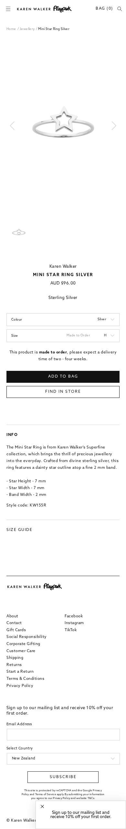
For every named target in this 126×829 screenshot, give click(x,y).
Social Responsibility (26, 637)
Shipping (14, 658)
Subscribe (63, 777)
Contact (14, 623)
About (12, 616)
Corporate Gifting (23, 644)
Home (11, 29)
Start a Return (20, 672)
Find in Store (63, 392)
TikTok (71, 630)
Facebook (74, 616)
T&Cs (91, 798)
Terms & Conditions (25, 679)
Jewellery (28, 29)
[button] (8, 8)
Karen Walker (63, 267)
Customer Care (21, 651)
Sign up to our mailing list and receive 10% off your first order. (80, 815)
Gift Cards (16, 630)
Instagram (74, 623)
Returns (14, 665)
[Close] (42, 806)
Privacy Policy (19, 686)
